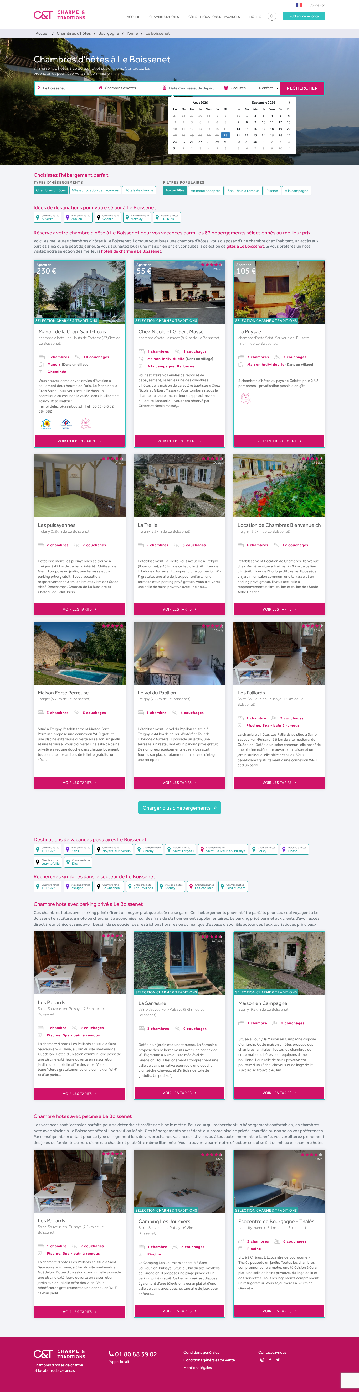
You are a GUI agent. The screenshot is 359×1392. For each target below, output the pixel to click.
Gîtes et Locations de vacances (214, 17)
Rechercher (302, 88)
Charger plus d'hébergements (177, 808)
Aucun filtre (175, 190)
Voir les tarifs (78, 609)
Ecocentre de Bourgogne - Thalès (276, 1221)
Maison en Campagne (262, 1003)
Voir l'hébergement (78, 441)
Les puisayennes (56, 525)
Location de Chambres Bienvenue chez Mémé (290, 525)
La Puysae (249, 331)
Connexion (317, 5)
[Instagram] (262, 1360)
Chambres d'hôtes (164, 17)
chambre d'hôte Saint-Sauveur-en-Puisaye (273, 338)
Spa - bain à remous (244, 191)
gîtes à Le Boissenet (245, 246)
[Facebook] (270, 1360)
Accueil (133, 17)
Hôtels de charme (139, 190)
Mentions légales (197, 1367)
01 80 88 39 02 (135, 1354)
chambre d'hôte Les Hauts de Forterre (70, 338)
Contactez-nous (272, 1352)
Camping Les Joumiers (164, 1221)
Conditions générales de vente (209, 1360)
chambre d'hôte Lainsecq (160, 338)
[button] (299, 5)
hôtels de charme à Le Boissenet (131, 251)
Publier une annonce (304, 16)
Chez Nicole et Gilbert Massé (171, 331)
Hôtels (255, 17)
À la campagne (297, 191)
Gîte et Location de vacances (95, 190)
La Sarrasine (152, 1003)
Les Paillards (251, 692)
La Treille (147, 525)
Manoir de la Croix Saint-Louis (72, 331)
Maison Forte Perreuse (63, 692)
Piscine (272, 191)
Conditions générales (201, 1352)
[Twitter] (278, 1360)
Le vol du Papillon (157, 692)
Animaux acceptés (206, 191)
